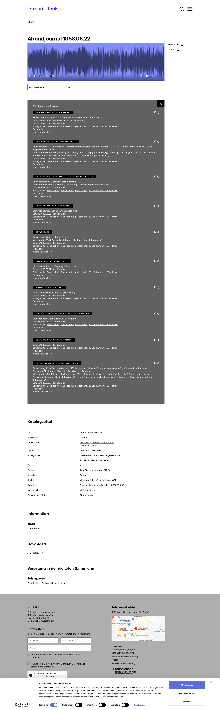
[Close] (161, 103)
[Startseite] (43, 8)
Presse (115, 660)
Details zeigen (140, 705)
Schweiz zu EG (42, 232)
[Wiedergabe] (35, 76)
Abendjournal (86, 495)
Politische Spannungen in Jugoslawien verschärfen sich (62, 314)
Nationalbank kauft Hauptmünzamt (53, 206)
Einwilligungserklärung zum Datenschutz (64, 664)
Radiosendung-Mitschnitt (74, 126)
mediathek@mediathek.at (41, 621)
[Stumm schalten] (146, 76)
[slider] (96, 79)
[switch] (78, 705)
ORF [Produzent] (88, 445)
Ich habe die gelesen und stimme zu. (58, 665)
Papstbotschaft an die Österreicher (53, 112)
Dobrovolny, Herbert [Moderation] (97, 442)
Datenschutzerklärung (123, 653)
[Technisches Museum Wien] (124, 670)
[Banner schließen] (211, 682)
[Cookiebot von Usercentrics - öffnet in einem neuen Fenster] (21, 705)
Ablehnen (187, 702)
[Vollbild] (161, 76)
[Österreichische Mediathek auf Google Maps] (138, 628)
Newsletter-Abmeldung (123, 663)
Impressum (117, 646)
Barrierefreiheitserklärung (125, 656)
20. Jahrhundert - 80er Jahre (103, 126)
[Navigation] (188, 8)
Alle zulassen (187, 685)
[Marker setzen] (151, 76)
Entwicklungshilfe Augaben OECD (51, 261)
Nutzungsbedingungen (123, 649)
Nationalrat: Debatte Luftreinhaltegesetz (55, 142)
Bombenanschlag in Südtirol (49, 287)
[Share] (141, 76)
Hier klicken (50, 676)
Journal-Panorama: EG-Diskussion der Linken (57, 363)
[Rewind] (30, 76)
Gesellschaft (53, 126)
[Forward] (40, 76)
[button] (181, 8)
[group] (50, 87)
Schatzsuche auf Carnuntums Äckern (54, 340)
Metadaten (37, 553)
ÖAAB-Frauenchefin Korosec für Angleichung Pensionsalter (64, 177)
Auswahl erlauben (187, 693)
